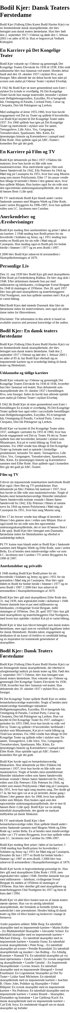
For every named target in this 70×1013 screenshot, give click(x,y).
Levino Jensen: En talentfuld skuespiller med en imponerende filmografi (28, 967)
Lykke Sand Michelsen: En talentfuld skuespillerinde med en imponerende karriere (28, 978)
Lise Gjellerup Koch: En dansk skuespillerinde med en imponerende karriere (31, 999)
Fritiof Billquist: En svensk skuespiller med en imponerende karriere (32, 987)
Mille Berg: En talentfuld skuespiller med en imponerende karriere (30, 925)
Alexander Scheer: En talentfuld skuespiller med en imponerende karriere (34, 932)
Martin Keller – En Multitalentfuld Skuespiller (34, 929)
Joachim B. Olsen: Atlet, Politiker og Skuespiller (34, 981)
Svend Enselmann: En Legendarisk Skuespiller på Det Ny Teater (31, 973)
